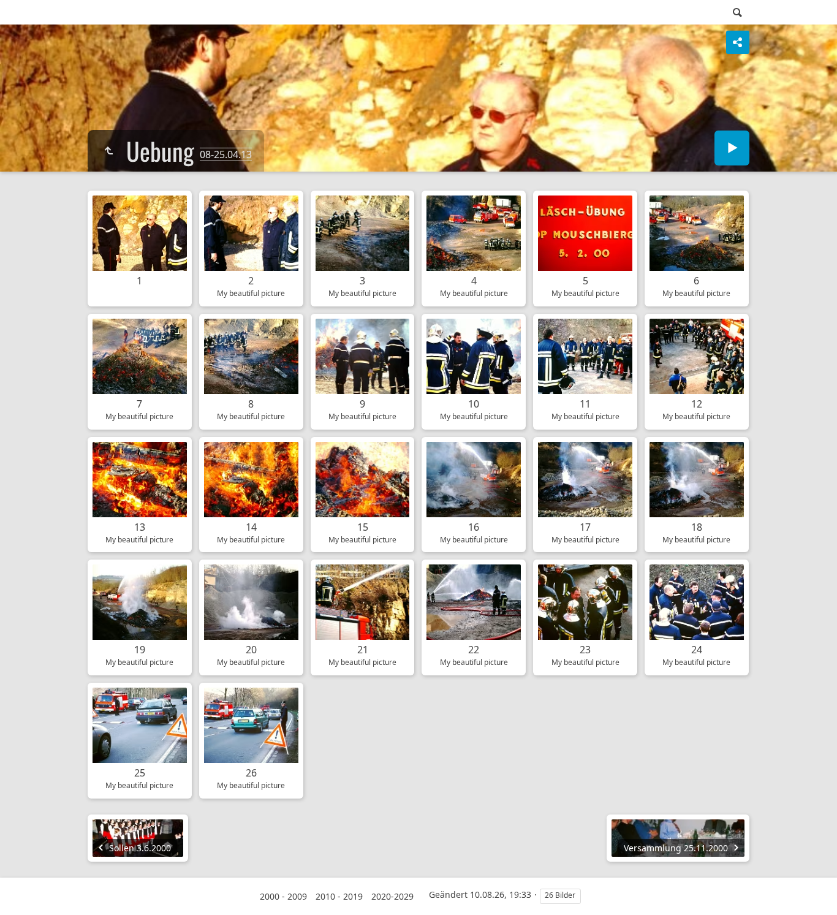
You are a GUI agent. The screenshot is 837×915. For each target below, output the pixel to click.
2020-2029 (392, 896)
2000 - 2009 (283, 896)
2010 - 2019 (339, 896)
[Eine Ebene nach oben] (108, 150)
